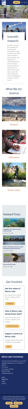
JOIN (8, 346)
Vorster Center (14, 190)
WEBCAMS (10, 303)
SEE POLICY (14, 406)
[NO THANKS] (26, 402)
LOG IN (4, 383)
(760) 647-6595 (6, 371)
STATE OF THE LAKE (12, 326)
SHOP (3, 381)
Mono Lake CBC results (9, 264)
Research (14, 124)
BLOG (3, 377)
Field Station (14, 157)
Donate (16, 2)
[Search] (24, 2)
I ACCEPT (9, 403)
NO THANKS (18, 403)
